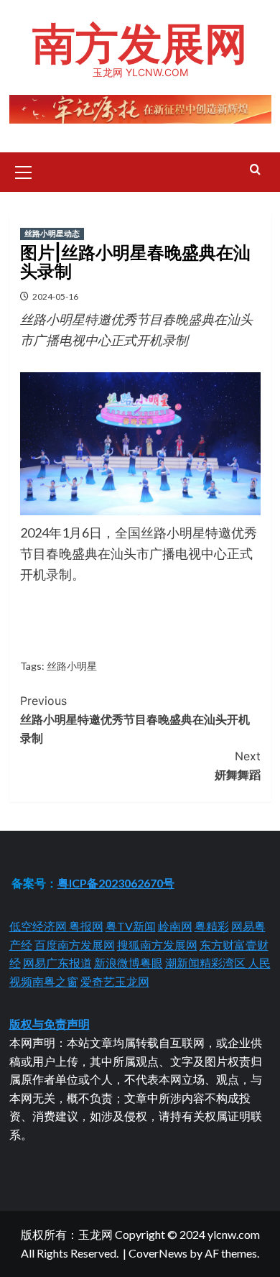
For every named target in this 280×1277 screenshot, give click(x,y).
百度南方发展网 (74, 944)
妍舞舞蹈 (238, 765)
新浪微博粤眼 (128, 962)
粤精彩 (212, 926)
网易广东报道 (57, 962)
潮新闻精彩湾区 (206, 962)
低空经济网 (39, 926)
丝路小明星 (72, 666)
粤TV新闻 (131, 926)
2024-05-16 (55, 296)
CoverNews (158, 1253)
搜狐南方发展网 (157, 944)
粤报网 (86, 926)
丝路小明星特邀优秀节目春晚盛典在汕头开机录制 (135, 718)
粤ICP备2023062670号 (115, 883)
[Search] (255, 170)
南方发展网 (140, 43)
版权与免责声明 (49, 1024)
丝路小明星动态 (52, 234)
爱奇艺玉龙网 (114, 981)
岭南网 (175, 926)
